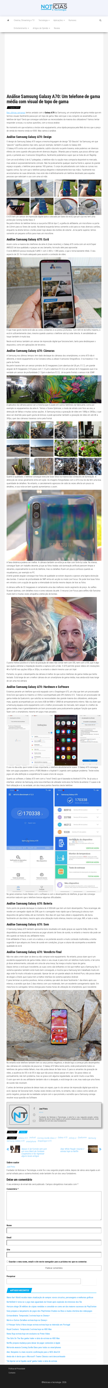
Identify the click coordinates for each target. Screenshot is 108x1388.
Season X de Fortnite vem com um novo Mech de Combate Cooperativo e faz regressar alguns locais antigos (34, 1152)
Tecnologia (43, 20)
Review (57, 28)
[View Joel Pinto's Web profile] (34, 1115)
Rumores (72, 20)
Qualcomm (82, 1137)
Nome (9, 1225)
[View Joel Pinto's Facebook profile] (34, 1108)
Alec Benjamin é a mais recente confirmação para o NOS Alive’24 (33, 1352)
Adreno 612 (23, 1138)
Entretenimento (21, 28)
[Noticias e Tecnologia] (8, 20)
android (32, 1137)
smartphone (31, 1141)
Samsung (92, 1138)
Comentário (13, 1189)
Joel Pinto (11, 1167)
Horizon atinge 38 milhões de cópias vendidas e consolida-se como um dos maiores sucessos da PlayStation (51, 1306)
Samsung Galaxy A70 (15, 1141)
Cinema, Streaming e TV (24, 20)
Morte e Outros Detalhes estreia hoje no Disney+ (27, 1320)
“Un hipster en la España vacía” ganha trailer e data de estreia (32, 1361)
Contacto (12, 1373)
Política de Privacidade (17, 1369)
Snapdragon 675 (44, 1141)
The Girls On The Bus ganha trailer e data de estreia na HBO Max (33, 1338)
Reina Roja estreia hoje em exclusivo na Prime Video (28, 1334)
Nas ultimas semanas (16, 112)
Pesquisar (11, 1276)
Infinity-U (72, 1138)
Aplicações (58, 20)
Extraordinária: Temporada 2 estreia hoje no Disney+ (28, 1315)
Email (9, 1237)
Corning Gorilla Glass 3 (46, 1138)
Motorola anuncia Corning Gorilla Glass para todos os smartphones (34, 1347)
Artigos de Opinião (41, 28)
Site (8, 1249)
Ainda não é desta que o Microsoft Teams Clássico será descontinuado (36, 1356)
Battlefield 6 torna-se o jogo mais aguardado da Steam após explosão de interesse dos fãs (44, 1302)
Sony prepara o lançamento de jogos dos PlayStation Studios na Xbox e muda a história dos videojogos (49, 1311)
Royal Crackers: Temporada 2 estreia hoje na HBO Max (29, 1329)
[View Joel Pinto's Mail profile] (34, 1121)
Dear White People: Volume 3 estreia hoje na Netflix (72, 1150)
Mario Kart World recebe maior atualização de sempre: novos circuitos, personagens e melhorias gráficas (50, 1297)
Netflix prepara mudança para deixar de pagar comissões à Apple (33, 1343)
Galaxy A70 (62, 1137)
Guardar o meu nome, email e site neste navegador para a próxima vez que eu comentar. (48, 1261)
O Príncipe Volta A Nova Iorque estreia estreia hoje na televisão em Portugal (38, 1324)
